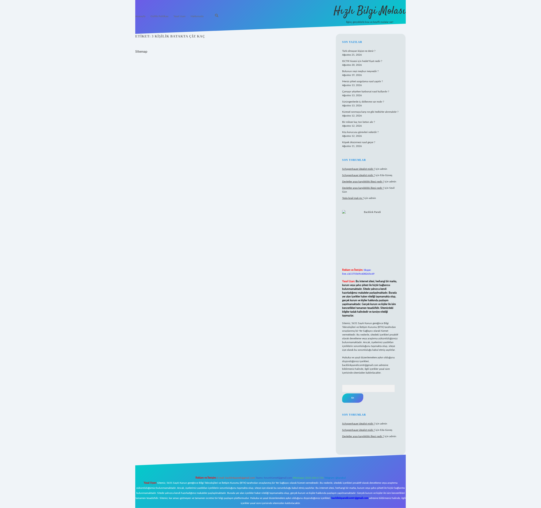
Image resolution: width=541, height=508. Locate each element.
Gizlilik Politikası (159, 16)
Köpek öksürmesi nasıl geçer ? (358, 142)
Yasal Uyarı (180, 16)
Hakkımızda (197, 16)
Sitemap (141, 51)
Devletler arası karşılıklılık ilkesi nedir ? (363, 181)
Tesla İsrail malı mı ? (353, 198)
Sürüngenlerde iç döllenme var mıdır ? (363, 101)
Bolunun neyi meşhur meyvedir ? (360, 71)
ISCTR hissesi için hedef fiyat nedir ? (362, 61)
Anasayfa (140, 16)
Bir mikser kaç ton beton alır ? (358, 122)
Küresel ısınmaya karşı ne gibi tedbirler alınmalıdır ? (370, 112)
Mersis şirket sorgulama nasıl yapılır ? (362, 81)
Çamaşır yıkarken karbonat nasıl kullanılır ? (365, 91)
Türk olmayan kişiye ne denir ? (358, 51)
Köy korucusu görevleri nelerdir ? (360, 132)
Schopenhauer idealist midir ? (358, 169)
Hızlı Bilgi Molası (370, 11)
